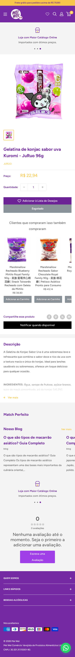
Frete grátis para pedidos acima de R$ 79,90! (37, 2)
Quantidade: (10, 187)
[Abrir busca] (55, 14)
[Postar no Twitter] (62, 316)
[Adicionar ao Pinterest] (55, 316)
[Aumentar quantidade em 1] (42, 187)
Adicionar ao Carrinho (17, 299)
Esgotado (37, 208)
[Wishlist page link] (47, 14)
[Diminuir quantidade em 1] (24, 187)
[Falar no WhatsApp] (66, 648)
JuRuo (7, 163)
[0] (68, 14)
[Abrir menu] (5, 14)
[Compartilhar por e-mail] (69, 316)
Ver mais (66, 429)
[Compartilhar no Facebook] (49, 316)
